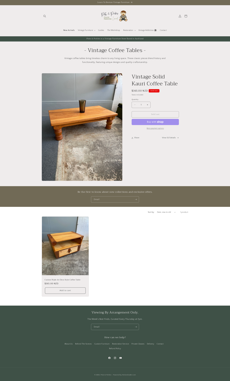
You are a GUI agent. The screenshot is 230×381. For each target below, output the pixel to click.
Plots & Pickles (106, 375)
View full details (169, 138)
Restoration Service (120, 344)
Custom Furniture (102, 344)
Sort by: (151, 212)
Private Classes (138, 344)
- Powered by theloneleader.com (124, 375)
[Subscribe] (136, 199)
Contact (160, 344)
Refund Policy (115, 349)
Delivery (150, 344)
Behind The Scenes (83, 344)
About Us (69, 344)
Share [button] (136, 138)
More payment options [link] (155, 128)
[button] (45, 16)
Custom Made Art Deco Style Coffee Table (62, 280)
